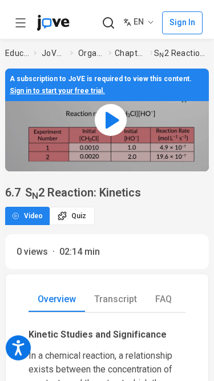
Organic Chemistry (91, 53)
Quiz (78, 216)
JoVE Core (54, 53)
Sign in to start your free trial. (57, 91)
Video (33, 216)
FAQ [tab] (163, 299)
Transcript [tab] (115, 299)
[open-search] (108, 23)
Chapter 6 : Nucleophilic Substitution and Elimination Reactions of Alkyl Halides (130, 53)
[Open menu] (20, 23)
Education (17, 53)
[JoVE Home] (53, 23)
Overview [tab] (57, 299)
